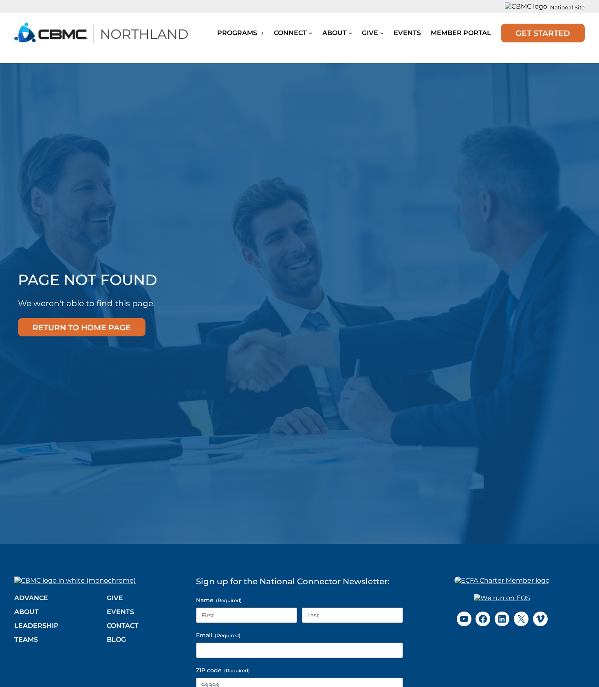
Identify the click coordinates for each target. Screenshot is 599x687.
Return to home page (82, 327)
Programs (238, 33)
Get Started (542, 33)
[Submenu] (310, 33)
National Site (567, 7)
